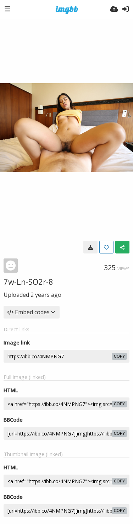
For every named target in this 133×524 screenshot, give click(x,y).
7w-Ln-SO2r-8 (28, 281)
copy (119, 356)
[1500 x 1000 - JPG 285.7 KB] (90, 247)
